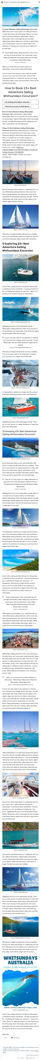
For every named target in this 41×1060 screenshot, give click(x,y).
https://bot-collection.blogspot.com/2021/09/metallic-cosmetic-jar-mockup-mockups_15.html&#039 (20, 150)
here (14, 83)
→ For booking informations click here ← (17, 102)
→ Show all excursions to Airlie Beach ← (17, 106)
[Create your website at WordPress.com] (20, 2)
